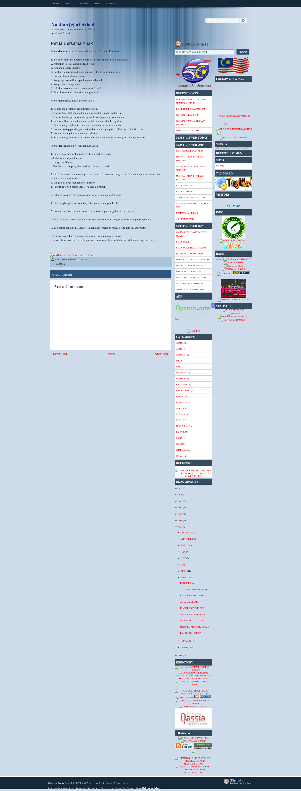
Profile (83, 3)
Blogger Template (58, 788)
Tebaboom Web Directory (194, 677)
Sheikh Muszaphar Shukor (191, 271)
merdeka (181, 408)
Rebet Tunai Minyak (187, 213)
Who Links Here (193, 476)
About (69, 3)
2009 (180, 501)
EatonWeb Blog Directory (193, 672)
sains (179, 438)
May (183, 564)
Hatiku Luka (187, 582)
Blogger (107, 782)
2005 (180, 526)
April (184, 571)
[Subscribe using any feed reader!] (233, 138)
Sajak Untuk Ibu (185, 185)
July (183, 551)
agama (179, 342)
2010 (180, 494)
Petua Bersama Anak (72, 43)
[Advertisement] (82, 386)
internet (181, 372)
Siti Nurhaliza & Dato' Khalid (192, 259)
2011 (180, 488)
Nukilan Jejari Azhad (73, 21)
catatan (60, 264)
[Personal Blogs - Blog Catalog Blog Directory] (193, 693)
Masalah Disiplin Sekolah (190, 265)
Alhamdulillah (189, 601)
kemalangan (183, 390)
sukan (179, 455)
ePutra (220, 166)
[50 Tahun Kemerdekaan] (193, 87)
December (187, 532)
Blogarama (202, 678)
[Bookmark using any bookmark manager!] (71, 255)
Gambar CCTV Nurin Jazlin (190, 289)
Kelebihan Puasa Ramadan (191, 108)
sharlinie (181, 449)
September (187, 538)
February (186, 640)
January (185, 647)
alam (179, 348)
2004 (180, 655)
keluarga (181, 384)
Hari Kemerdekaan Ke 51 (189, 150)
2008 (180, 507)
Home (56, 3)
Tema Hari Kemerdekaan (190, 283)
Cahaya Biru (133, 788)
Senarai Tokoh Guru (187, 114)
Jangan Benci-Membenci (193, 614)
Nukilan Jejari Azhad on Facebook (234, 116)
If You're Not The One (192, 607)
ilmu (178, 366)
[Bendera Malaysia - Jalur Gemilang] (233, 73)
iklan (179, 360)
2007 (180, 514)
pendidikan (182, 426)
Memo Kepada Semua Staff (194, 626)
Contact (111, 3)
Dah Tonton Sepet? (190, 632)
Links (97, 3)
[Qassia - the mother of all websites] (193, 727)
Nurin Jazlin (183, 241)
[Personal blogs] (233, 269)
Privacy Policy (121, 782)
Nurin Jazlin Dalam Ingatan (191, 247)
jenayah (180, 378)
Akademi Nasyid (185, 219)
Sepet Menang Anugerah (194, 589)
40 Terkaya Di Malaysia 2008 (191, 197)
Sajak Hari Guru (185, 191)
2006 (180, 520)
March (185, 577)
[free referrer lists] (193, 473)
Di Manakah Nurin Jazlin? (190, 253)
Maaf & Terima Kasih (192, 620)
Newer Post (60, 353)
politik (180, 432)
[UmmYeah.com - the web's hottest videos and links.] (185, 687)
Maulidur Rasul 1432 (187, 130)
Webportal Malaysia (187, 675)
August (185, 545)
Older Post (161, 353)
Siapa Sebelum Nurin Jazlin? (191, 277)
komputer (181, 402)
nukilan (180, 414)
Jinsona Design (100, 788)
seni (178, 443)
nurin (179, 420)
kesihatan (181, 396)
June (183, 558)
